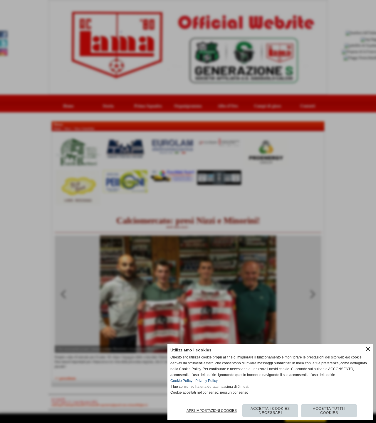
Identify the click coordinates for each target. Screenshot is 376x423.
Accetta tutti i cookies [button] (329, 411)
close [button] (368, 349)
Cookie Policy (181, 381)
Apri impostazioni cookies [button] (212, 411)
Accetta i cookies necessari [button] (270, 411)
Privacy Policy (206, 381)
